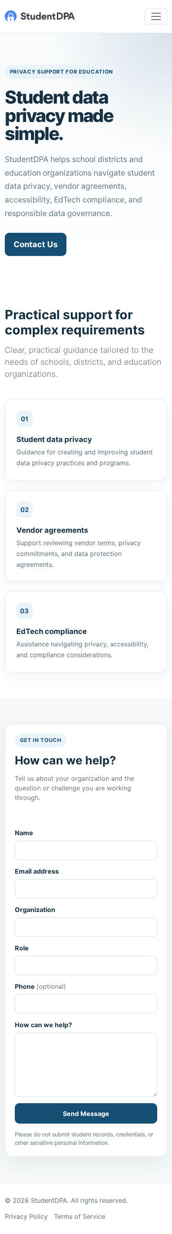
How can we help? (43, 1025)
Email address (37, 871)
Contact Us (36, 244)
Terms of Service (79, 1216)
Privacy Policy (26, 1216)
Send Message (86, 1114)
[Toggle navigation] (156, 16)
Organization (35, 910)
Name (24, 833)
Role (22, 948)
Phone (40, 986)
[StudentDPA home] (40, 16)
